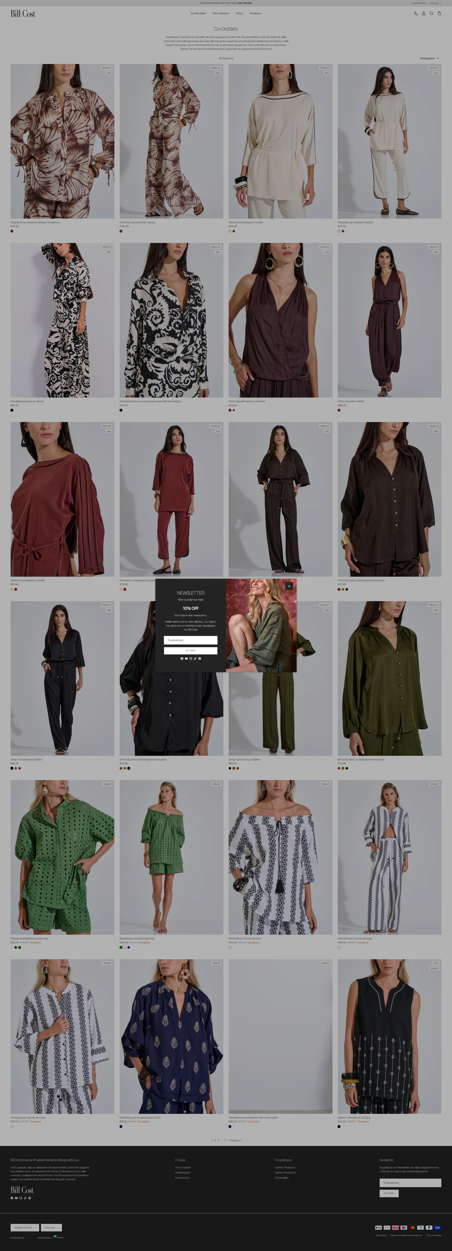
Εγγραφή (191, 650)
